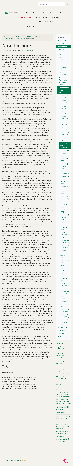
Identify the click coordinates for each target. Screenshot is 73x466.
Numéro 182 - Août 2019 (64, 316)
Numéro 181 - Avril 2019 (64, 310)
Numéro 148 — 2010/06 (64, 102)
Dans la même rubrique (61, 346)
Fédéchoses (27, 17)
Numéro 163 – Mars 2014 (64, 198)
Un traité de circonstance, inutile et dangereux (63, 439)
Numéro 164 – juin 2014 (64, 203)
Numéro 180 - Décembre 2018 (64, 304)
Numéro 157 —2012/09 (64, 152)
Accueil (25, 13)
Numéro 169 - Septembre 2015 (64, 226)
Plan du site (9, 460)
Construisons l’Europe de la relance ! (60, 355)
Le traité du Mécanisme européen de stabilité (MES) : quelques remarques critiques (63, 373)
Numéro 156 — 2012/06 (14, 39)
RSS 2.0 (29, 460)
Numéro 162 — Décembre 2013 (64, 190)
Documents (57, 17)
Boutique (48, 22)
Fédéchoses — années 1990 (63, 75)
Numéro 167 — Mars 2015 (64, 217)
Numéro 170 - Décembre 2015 (64, 234)
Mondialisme (61, 413)
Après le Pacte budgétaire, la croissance (61, 363)
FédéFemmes (42, 17)
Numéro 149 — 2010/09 (64, 107)
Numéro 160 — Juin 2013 (64, 173)
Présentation (39, 13)
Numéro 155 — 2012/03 (64, 139)
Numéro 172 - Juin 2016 (64, 246)
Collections (55, 13)
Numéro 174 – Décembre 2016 (64, 263)
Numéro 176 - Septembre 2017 (64, 277)
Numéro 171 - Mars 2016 (64, 241)
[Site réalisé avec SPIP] (67, 461)
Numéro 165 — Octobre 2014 (64, 209)
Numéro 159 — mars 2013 (64, 166)
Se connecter (18, 460)
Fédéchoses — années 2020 (63, 52)
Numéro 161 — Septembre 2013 (64, 180)
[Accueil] (11, 13)
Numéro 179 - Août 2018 (64, 297)
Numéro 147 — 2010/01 (64, 96)
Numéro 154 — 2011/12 (64, 134)
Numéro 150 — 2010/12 (64, 112)
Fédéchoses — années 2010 (32, 36)
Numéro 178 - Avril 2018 (64, 292)
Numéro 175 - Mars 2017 (64, 269)
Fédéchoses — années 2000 (63, 82)
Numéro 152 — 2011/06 (64, 123)
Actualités (27, 22)
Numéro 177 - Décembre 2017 (64, 285)
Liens (38, 22)
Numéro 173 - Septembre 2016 (64, 254)
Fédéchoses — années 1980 (63, 67)
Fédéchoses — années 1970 (63, 59)
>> (67, 4)
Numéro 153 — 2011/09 (64, 128)
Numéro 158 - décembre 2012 (64, 158)
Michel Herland (30, 50)
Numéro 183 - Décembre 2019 (64, 322)
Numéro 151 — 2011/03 (64, 118)
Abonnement (27, 26)
